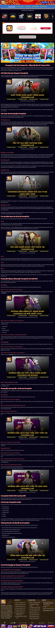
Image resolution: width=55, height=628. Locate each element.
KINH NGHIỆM (35, 6)
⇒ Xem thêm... (8, 617)
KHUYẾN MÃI (43, 6)
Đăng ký (4, 292)
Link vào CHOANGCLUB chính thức (45, 28)
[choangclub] (6, 2)
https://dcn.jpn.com (50, 606)
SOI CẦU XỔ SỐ (20, 6)
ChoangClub (23, 68)
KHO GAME (27, 6)
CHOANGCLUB (11, 6)
